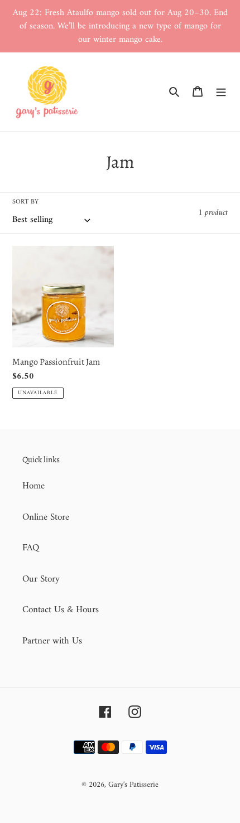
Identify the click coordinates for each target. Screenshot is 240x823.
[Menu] (221, 92)
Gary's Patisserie (133, 785)
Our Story (41, 579)
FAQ (30, 548)
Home (33, 486)
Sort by (25, 202)
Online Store (45, 517)
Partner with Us (52, 641)
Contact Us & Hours (60, 610)
